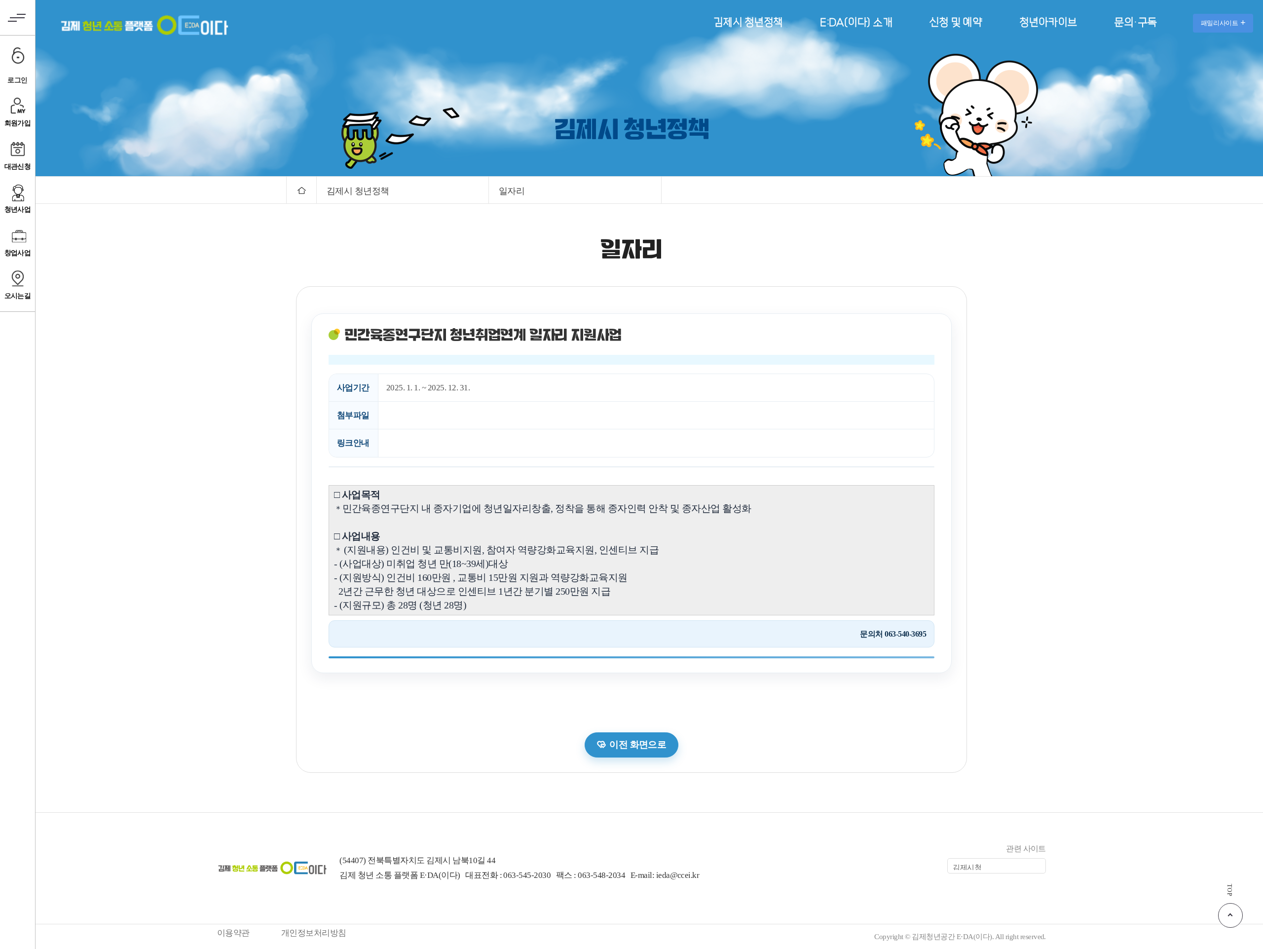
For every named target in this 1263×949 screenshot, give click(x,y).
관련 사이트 (1026, 848)
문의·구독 (1135, 22)
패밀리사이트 (1219, 23)
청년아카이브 (1048, 22)
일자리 (511, 191)
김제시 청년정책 (748, 22)
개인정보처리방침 (313, 933)
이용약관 (233, 933)
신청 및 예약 (955, 22)
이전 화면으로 (637, 744)
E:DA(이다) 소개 (856, 22)
